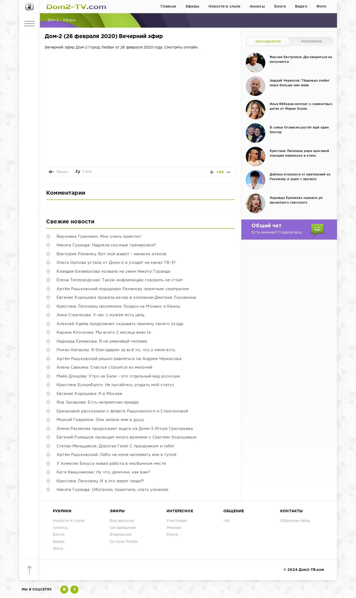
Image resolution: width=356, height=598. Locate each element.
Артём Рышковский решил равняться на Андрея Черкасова (119, 359)
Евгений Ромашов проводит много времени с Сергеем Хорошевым (127, 437)
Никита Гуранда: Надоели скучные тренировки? (106, 245)
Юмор (172, 534)
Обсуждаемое (268, 41)
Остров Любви (124, 541)
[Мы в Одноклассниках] (74, 589)
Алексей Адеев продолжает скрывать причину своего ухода (120, 324)
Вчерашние (121, 534)
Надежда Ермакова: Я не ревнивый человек (102, 341)
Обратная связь (295, 520)
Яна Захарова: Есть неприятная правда (97, 402)
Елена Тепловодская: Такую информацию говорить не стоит (120, 280)
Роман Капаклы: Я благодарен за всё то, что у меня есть (116, 350)
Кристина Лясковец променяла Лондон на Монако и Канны (118, 306)
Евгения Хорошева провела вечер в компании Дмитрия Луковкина (126, 297)
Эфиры (192, 6)
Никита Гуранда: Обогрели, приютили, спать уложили (112, 489)
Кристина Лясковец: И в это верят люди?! (100, 481)
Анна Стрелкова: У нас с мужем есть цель (101, 315)
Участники (177, 520)
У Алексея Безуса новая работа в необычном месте (111, 463)
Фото (321, 6)
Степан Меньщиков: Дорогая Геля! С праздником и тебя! (115, 446)
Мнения (174, 527)
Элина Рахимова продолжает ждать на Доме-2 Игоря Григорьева (125, 428)
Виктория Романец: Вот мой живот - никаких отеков (111, 254)
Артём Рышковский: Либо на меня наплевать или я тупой (116, 454)
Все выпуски (122, 520)
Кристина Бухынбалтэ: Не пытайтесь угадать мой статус (115, 385)
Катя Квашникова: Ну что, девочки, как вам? (103, 472)
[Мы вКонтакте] (64, 589)
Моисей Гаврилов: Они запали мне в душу (100, 420)
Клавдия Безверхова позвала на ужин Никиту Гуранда (113, 271)
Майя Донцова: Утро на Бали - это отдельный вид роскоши (118, 376)
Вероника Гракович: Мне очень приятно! (99, 236)
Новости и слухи (224, 6)
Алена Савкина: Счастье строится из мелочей (104, 367)
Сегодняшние (123, 527)
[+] (212, 172)
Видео (301, 6)
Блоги (280, 6)
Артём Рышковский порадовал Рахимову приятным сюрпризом (123, 289)
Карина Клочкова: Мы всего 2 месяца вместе (104, 332)
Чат (226, 520)
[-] (228, 172)
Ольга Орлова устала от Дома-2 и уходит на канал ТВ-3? (116, 262)
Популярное (311, 41)
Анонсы (257, 6)
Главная (168, 6)
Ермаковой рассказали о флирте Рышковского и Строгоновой (122, 411)
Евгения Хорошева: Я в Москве (89, 393)
